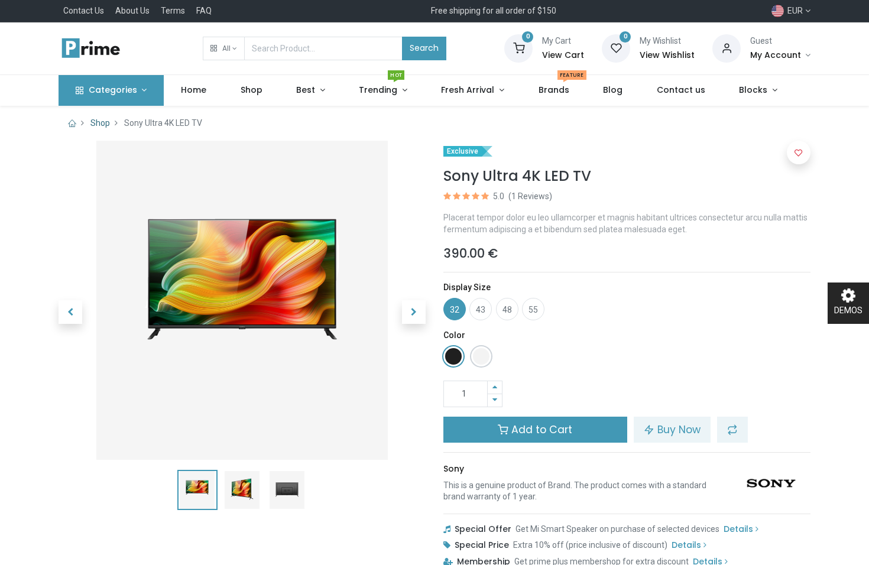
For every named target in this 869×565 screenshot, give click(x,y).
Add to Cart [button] (540, 430)
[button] (224, 48)
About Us (132, 10)
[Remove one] (495, 400)
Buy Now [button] (677, 430)
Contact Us (83, 10)
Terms (173, 10)
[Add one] (495, 387)
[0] (518, 48)
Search (424, 48)
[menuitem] (193, 90)
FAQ (204, 10)
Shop (100, 123)
